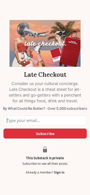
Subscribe (45, 133)
